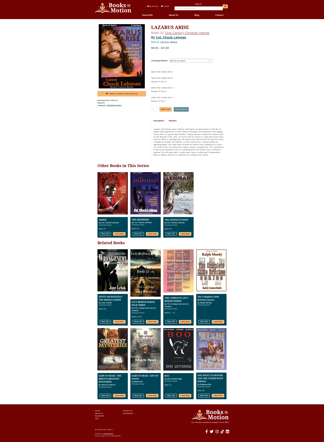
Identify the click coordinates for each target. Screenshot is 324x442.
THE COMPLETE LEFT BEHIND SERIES (176, 299)
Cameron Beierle (168, 42)
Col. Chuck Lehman (171, 37)
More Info (105, 234)
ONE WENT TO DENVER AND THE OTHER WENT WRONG (210, 378)
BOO (167, 375)
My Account (153, 6)
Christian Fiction (114, 105)
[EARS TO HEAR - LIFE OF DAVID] (145, 350)
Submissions (128, 413)
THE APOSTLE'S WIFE (176, 219)
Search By (147, 15)
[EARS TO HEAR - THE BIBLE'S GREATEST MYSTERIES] (112, 350)
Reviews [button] (173, 121)
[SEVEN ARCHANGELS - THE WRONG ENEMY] (112, 271)
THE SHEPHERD (140, 219)
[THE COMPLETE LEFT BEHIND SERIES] (178, 272)
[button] (225, 6)
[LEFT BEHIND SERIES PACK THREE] (145, 274)
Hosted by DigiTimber (102, 436)
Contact (219, 15)
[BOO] (178, 350)
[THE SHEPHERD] (145, 194)
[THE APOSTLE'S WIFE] (178, 194)
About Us (173, 15)
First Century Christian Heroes (187, 33)
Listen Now (119, 234)
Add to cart (165, 109)
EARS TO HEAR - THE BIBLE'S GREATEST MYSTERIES (110, 378)
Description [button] (159, 121)
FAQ (96, 418)
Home (97, 411)
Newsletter (99, 416)
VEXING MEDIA (108, 434)
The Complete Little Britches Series (208, 298)
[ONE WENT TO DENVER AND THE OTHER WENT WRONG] (211, 350)
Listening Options (159, 61)
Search (198, 4)
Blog (196, 15)
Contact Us (127, 411)
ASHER (102, 219)
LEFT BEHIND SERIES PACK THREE (143, 303)
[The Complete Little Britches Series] (211, 271)
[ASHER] (112, 194)
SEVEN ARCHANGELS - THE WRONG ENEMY (111, 298)
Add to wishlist (181, 109)
